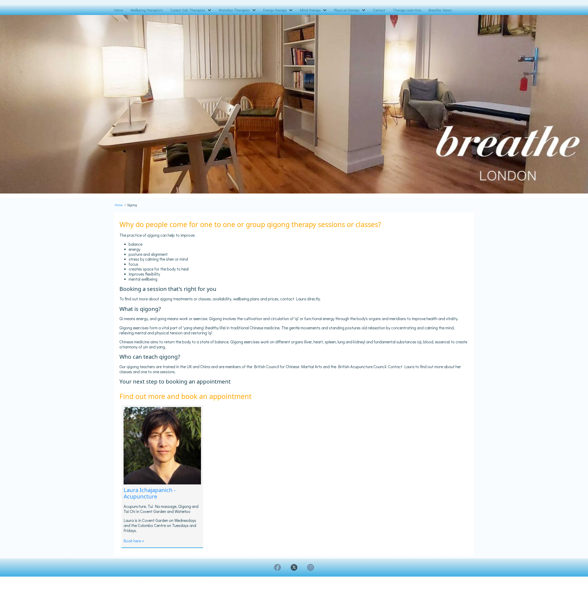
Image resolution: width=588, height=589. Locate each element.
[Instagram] (310, 567)
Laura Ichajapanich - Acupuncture (150, 493)
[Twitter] (294, 567)
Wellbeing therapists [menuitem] (146, 10)
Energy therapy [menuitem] (275, 10)
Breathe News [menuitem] (440, 10)
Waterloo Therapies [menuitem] (234, 10)
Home (118, 205)
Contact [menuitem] (379, 10)
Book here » (134, 540)
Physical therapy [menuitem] (346, 10)
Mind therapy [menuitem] (310, 10)
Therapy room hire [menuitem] (407, 10)
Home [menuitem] (118, 10)
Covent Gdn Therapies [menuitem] (187, 10)
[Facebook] (277, 567)
